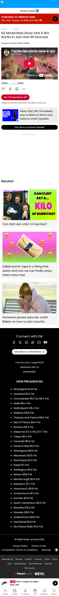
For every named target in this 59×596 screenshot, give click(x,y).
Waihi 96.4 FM (22, 403)
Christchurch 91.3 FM (26, 493)
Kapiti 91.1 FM (21, 465)
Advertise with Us (29, 367)
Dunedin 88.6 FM (24, 512)
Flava (54, 559)
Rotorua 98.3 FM (23, 427)
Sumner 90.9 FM (23, 498)
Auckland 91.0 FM (24, 394)
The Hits (18, 559)
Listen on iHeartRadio (29, 583)
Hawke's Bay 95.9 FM (26, 446)
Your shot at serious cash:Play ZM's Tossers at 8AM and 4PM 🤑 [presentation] (29, 19)
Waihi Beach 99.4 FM (26, 408)
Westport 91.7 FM (24, 484)
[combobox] (24, 89)
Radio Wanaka (35, 563)
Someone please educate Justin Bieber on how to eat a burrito (29, 303)
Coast (47, 559)
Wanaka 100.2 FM (24, 507)
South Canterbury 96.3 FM (29, 503)
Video (16, 29)
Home (4, 29)
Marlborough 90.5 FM (26, 479)
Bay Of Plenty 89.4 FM (27, 422)
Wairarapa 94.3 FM (25, 460)
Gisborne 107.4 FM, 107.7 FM (30, 432)
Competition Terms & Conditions (19, 549)
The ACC (28, 559)
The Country (29, 568)
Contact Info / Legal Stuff (29, 362)
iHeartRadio (29, 371)
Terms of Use (38, 546)
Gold (9, 563)
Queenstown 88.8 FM (26, 517)
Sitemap (46, 549)
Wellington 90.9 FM (25, 470)
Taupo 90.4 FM (22, 436)
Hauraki (38, 559)
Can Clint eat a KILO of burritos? (29, 207)
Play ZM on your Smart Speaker (29, 118)
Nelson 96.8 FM (23, 474)
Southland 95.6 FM (25, 522)
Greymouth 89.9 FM (26, 488)
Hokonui (48, 563)
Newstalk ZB (7, 559)
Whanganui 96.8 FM (25, 451)
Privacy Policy (20, 546)
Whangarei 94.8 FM (25, 389)
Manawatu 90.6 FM (25, 455)
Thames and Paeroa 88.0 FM (31, 417)
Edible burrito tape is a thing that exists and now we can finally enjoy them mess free (29, 254)
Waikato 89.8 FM (24, 413)
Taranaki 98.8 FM (24, 441)
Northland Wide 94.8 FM (28, 526)
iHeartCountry (20, 563)
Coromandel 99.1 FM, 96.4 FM (31, 398)
